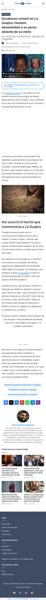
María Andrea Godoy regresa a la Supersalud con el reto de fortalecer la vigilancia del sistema (11, 498)
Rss (3, 571)
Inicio (5, 9)
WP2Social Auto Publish (14, 599)
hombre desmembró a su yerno (23, 394)
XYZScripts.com (34, 599)
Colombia (11, 9)
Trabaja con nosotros (9, 553)
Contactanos (6, 534)
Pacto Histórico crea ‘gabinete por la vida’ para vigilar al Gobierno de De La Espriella (33, 472)
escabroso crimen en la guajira (23, 390)
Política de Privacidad (9, 527)
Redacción (5, 546)
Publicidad (5, 531)
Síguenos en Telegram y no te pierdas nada (17, 559)
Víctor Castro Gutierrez (12, 43)
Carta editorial (7, 550)
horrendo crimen (13, 93)
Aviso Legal (6, 524)
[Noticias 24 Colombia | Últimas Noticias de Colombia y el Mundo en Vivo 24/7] (23, 3)
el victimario (24, 273)
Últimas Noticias (7, 574)
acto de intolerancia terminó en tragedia (23, 385)
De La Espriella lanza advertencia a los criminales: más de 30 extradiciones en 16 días (11, 472)
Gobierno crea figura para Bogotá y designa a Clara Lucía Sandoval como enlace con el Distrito (34, 498)
